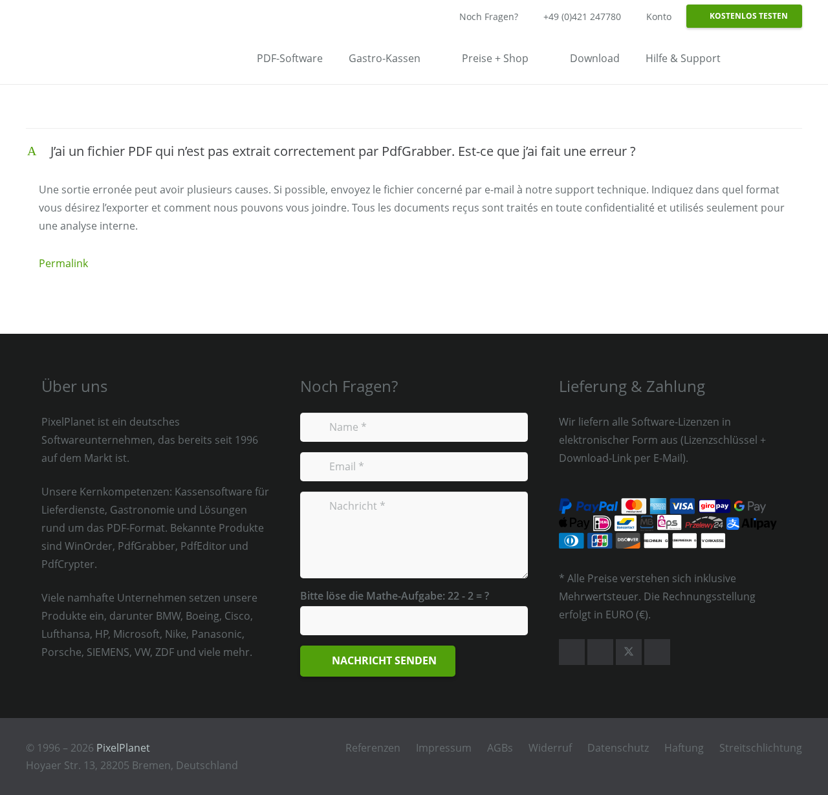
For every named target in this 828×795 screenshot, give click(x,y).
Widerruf (550, 748)
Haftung (684, 748)
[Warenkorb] (785, 58)
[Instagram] (600, 652)
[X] (629, 652)
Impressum (444, 748)
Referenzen (372, 748)
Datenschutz (618, 748)
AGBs (500, 748)
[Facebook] (572, 652)
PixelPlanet (123, 748)
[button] (751, 58)
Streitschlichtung (760, 748)
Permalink (63, 263)
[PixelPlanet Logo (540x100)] (82, 55)
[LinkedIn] (657, 652)
